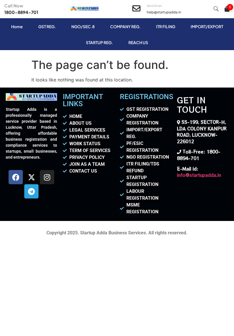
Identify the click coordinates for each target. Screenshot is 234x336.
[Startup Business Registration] (84, 9)
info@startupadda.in (199, 175)
